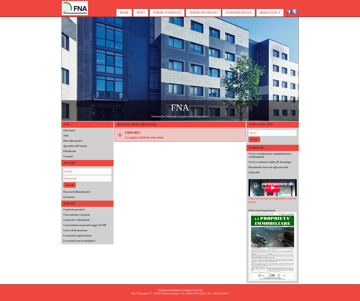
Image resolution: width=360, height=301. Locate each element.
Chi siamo (69, 130)
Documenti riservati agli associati (268, 167)
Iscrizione (69, 197)
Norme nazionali (167, 12)
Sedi (65, 135)
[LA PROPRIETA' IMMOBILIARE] (273, 246)
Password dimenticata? (77, 191)
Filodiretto (69, 151)
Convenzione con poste (76, 214)
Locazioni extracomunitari (79, 240)
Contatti (68, 156)
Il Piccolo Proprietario (262, 210)
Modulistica (270, 12)
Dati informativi (72, 140)
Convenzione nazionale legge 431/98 (84, 225)
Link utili (254, 172)
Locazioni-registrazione (77, 235)
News (140, 12)
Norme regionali (203, 12)
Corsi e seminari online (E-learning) (270, 162)
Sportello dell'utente (75, 145)
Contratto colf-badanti (76, 219)
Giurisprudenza (238, 12)
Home (124, 12)
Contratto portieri (74, 209)
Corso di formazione (75, 230)
